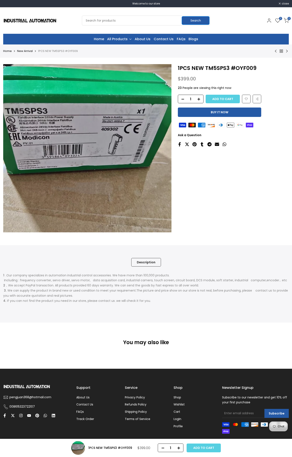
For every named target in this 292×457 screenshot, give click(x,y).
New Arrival (25, 51)
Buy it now (219, 112)
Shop (177, 397)
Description (146, 262)
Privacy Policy (135, 397)
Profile (178, 426)
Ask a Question (189, 135)
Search (195, 20)
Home (7, 51)
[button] (246, 99)
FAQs (80, 412)
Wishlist (179, 404)
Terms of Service (137, 419)
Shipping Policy (136, 412)
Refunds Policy (135, 404)
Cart (177, 412)
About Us (83, 397)
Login (177, 419)
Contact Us (84, 404)
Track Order (85, 419)
